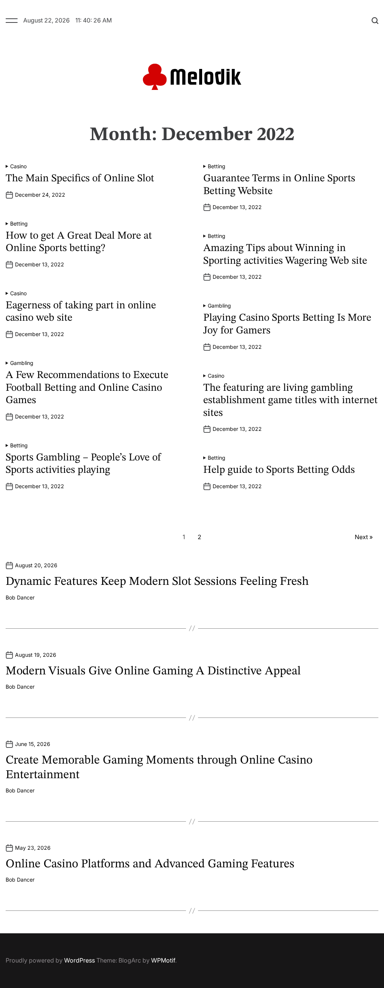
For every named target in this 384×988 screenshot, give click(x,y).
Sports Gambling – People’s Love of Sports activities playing (83, 464)
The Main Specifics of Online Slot (80, 178)
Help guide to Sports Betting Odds (279, 470)
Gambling (219, 305)
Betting (216, 166)
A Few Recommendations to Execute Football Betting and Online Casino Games (87, 388)
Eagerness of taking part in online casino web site (81, 312)
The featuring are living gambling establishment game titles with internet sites (290, 401)
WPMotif (163, 960)
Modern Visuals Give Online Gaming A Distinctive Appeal (153, 671)
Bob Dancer (20, 597)
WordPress (79, 960)
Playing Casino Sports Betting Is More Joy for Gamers (287, 324)
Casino (18, 166)
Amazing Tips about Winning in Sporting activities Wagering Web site (285, 254)
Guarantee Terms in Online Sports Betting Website (279, 185)
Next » (364, 537)
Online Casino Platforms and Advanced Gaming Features (150, 864)
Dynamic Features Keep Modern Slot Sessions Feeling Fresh (157, 582)
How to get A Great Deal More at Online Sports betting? (79, 242)
